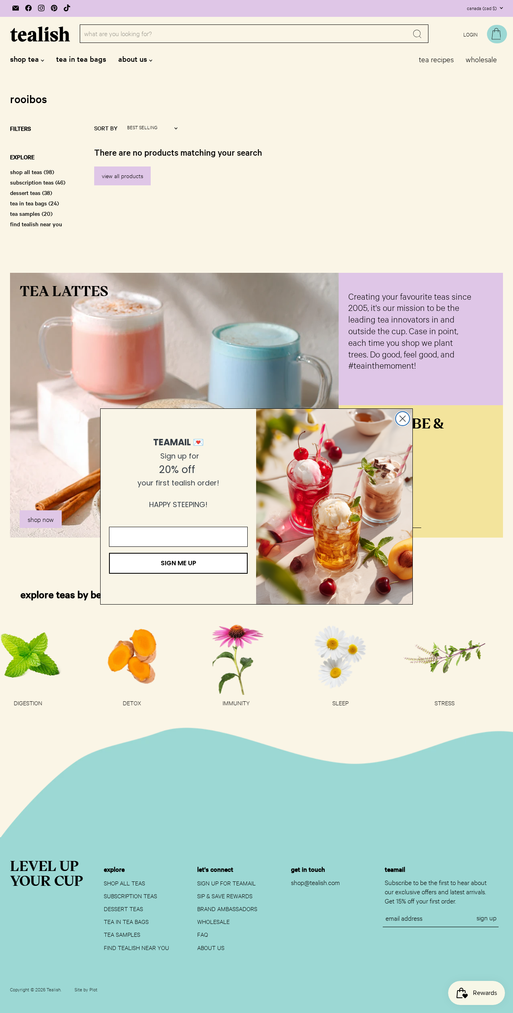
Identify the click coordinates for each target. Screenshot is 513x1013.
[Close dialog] (403, 419)
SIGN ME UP (178, 563)
